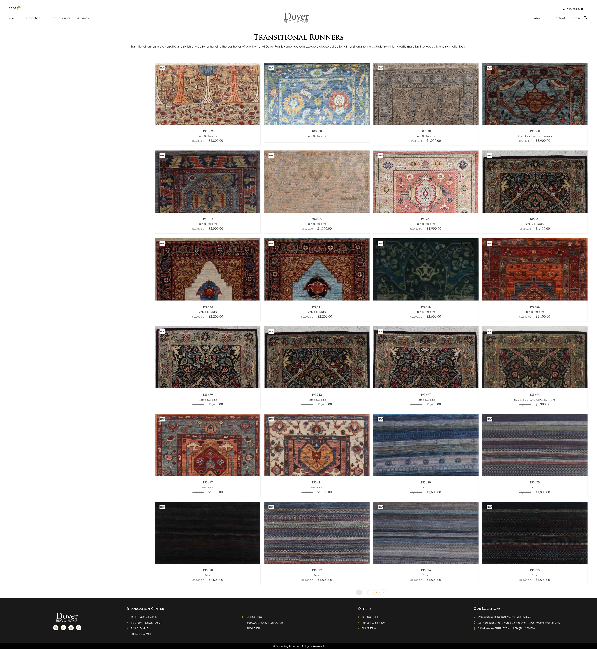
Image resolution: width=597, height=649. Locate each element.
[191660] (535, 124)
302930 (426, 131)
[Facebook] (55, 627)
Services (83, 18)
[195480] (426, 475)
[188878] (316, 124)
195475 (535, 570)
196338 (535, 307)
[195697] (426, 388)
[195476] (426, 563)
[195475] (535, 563)
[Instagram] (78, 627)
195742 (317, 395)
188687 (535, 219)
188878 (317, 131)
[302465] (316, 212)
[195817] (207, 475)
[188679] (207, 388)
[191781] (426, 212)
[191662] (207, 212)
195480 (426, 482)
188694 (535, 395)
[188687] (535, 212)
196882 (208, 307)
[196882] (207, 300)
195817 (208, 482)
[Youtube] (71, 627)
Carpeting (33, 18)
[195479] (535, 475)
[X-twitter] (63, 627)
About (538, 18)
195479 (535, 482)
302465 (317, 219)
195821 (317, 482)
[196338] (535, 300)
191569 (208, 131)
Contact (559, 18)
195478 (208, 570)
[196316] (426, 300)
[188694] (535, 388)
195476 (426, 570)
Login (576, 18)
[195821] (316, 475)
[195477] (316, 563)
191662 (208, 219)
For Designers (60, 18)
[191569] (207, 124)
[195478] (207, 563)
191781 (426, 219)
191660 (535, 131)
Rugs (12, 18)
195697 (426, 395)
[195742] (316, 388)
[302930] (426, 124)
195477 (317, 570)
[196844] (316, 300)
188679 (208, 395)
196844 (317, 307)
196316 (426, 307)
